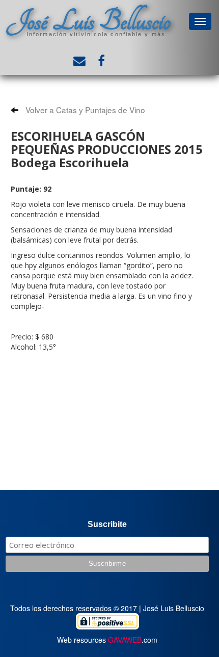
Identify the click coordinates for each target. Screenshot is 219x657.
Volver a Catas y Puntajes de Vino (84, 109)
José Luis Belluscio (89, 21)
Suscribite (107, 524)
